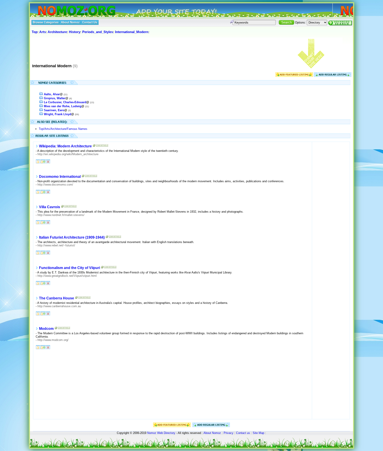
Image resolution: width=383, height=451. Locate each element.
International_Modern (131, 32)
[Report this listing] (48, 161)
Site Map (258, 433)
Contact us (243, 433)
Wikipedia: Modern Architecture (65, 146)
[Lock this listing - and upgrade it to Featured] (43, 161)
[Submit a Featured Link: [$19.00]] (294, 75)
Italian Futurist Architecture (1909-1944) (72, 237)
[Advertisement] (111, 49)
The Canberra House (56, 298)
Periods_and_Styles (97, 32)
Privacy (228, 433)
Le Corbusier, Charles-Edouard (65, 102)
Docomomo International (60, 176)
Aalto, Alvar (52, 94)
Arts (42, 32)
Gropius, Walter (54, 98)
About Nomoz (212, 433)
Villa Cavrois (49, 207)
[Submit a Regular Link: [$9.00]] (332, 75)
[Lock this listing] (38, 161)
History (74, 32)
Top (34, 32)
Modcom (46, 328)
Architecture (57, 32)
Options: (300, 22)
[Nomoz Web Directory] (68, 11)
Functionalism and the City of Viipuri (69, 268)
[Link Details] (102, 146)
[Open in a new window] (94, 146)
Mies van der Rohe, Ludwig (62, 106)
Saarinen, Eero (54, 110)
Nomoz (151, 433)
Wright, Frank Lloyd (57, 114)
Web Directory (166, 433)
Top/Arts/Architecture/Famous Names (63, 129)
